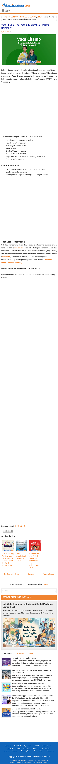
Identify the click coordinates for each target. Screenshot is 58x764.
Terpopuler (8, 653)
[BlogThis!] (6, 531)
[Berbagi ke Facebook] (11, 531)
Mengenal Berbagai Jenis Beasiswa (27, 709)
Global (18, 748)
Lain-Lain (10, 748)
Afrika (47, 748)
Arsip (31, 653)
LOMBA (33, 17)
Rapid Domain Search (41, 762)
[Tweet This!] (18, 526)
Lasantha (44, 760)
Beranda (31, 574)
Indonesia (26, 748)
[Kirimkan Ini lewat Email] (4, 531)
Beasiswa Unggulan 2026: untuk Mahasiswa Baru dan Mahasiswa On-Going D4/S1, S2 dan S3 (32, 697)
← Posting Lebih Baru (10, 574)
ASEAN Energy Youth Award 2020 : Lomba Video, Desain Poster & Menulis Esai (8, 559)
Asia (34, 748)
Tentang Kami (26, 751)
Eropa (41, 748)
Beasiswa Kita (27, 757)
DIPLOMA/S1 (13, 17)
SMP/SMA (17, 746)
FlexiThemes (21, 760)
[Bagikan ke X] (9, 531)
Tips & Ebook (46, 746)
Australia (15, 751)
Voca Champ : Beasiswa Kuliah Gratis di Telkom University (25, 26)
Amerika (7, 751)
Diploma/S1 (28, 746)
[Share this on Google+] (21, 526)
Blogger (45, 584)
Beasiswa (20, 653)
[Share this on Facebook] (15, 526)
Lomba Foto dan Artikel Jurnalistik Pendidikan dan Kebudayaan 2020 (34, 560)
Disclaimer (50, 751)
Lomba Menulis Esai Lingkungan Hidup (21, 557)
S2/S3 (37, 746)
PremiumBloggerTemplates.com (21, 762)
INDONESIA (24, 17)
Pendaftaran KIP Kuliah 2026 (24, 658)
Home (4, 17)
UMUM (39, 17)
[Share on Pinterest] (24, 526)
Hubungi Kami (39, 751)
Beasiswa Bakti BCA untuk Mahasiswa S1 (29, 683)
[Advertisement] (29, 109)
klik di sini (19, 248)
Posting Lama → (49, 574)
